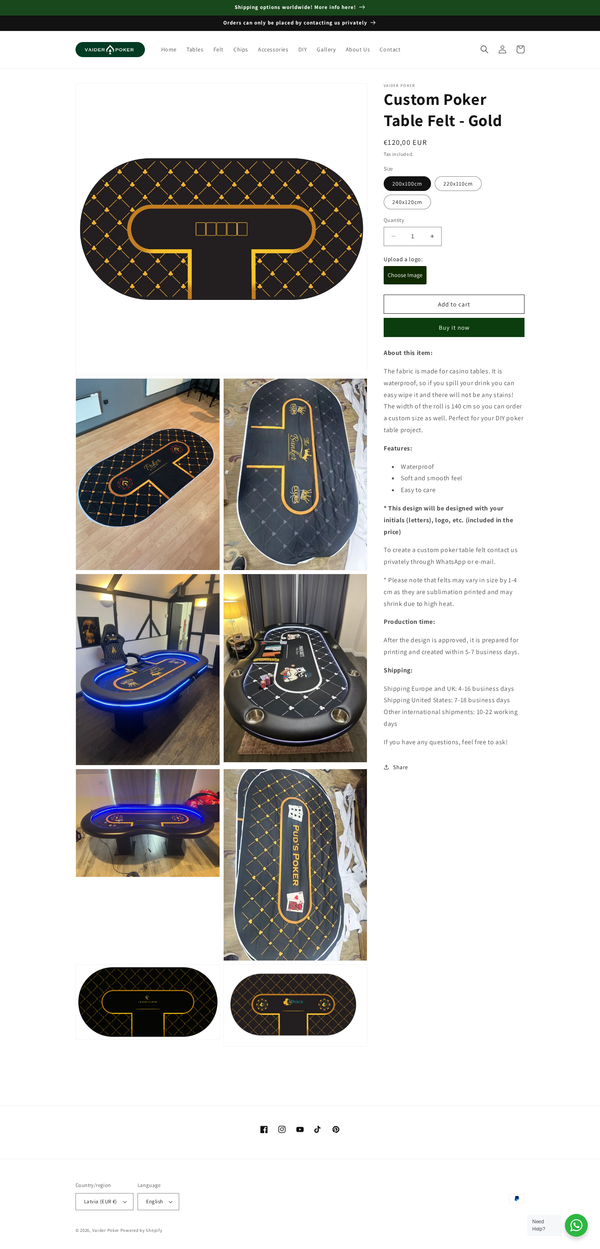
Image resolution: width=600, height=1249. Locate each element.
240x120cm (407, 202)
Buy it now (454, 327)
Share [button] (400, 767)
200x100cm (407, 183)
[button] (484, 49)
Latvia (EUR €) (100, 1201)
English (154, 1201)
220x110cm (458, 183)
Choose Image (405, 275)
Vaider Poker (105, 1230)
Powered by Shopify (141, 1230)
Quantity (394, 220)
